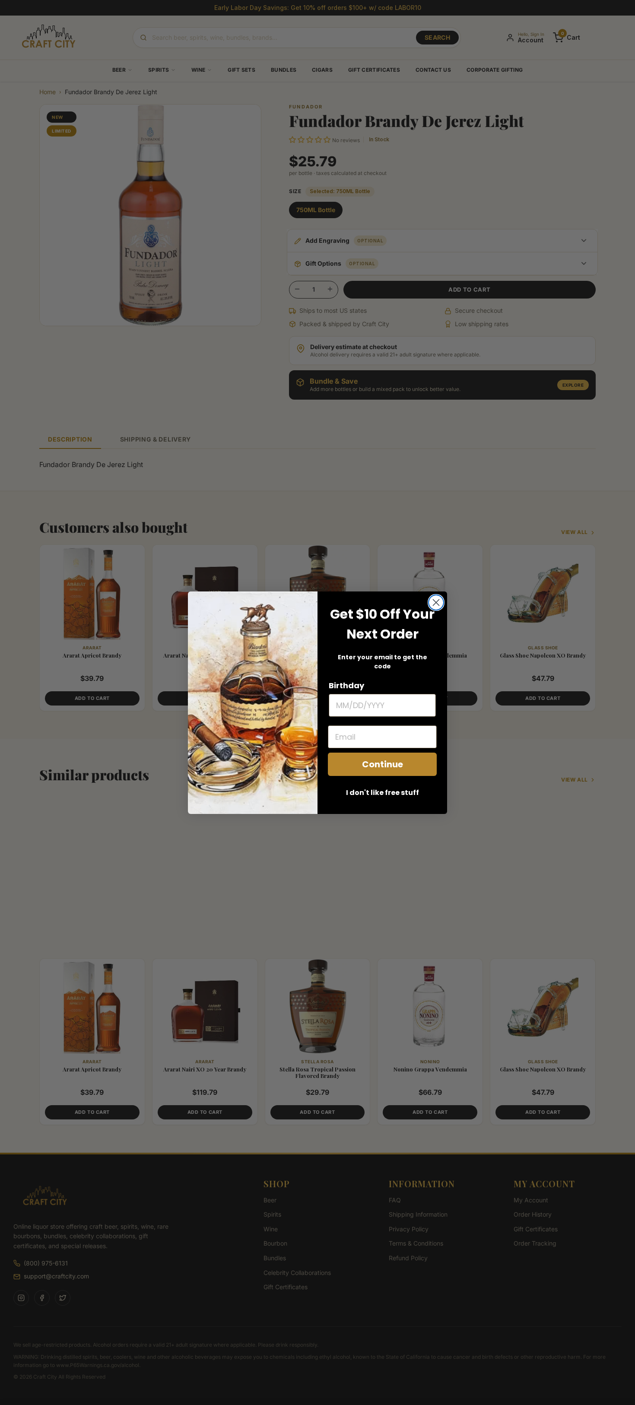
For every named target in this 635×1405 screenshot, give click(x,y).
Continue (382, 764)
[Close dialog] (436, 602)
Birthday (346, 685)
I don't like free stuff (382, 793)
